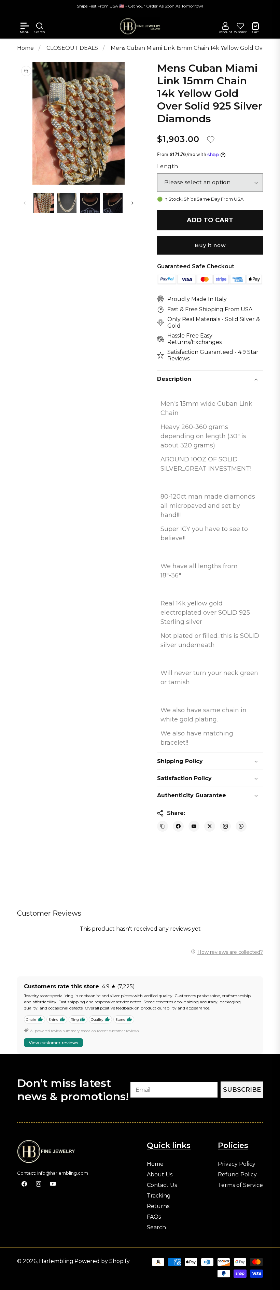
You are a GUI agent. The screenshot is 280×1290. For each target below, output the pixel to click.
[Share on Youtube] (193, 826)
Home (25, 48)
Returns (158, 1206)
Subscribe (242, 1089)
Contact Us (162, 1185)
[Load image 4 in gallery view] (113, 203)
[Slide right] (132, 203)
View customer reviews (53, 1042)
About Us (159, 1174)
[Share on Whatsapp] (241, 826)
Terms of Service (240, 1185)
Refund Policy (237, 1174)
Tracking (159, 1196)
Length (167, 166)
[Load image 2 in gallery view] (67, 203)
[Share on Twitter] (209, 826)
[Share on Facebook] (178, 826)
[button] (24, 25)
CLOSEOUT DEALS (72, 48)
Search (156, 1227)
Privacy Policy (236, 1164)
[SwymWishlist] (240, 25)
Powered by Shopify (102, 1261)
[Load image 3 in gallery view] (90, 203)
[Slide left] (24, 203)
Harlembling (56, 1261)
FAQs (154, 1217)
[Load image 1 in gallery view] (44, 203)
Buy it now (210, 245)
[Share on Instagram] (225, 826)
